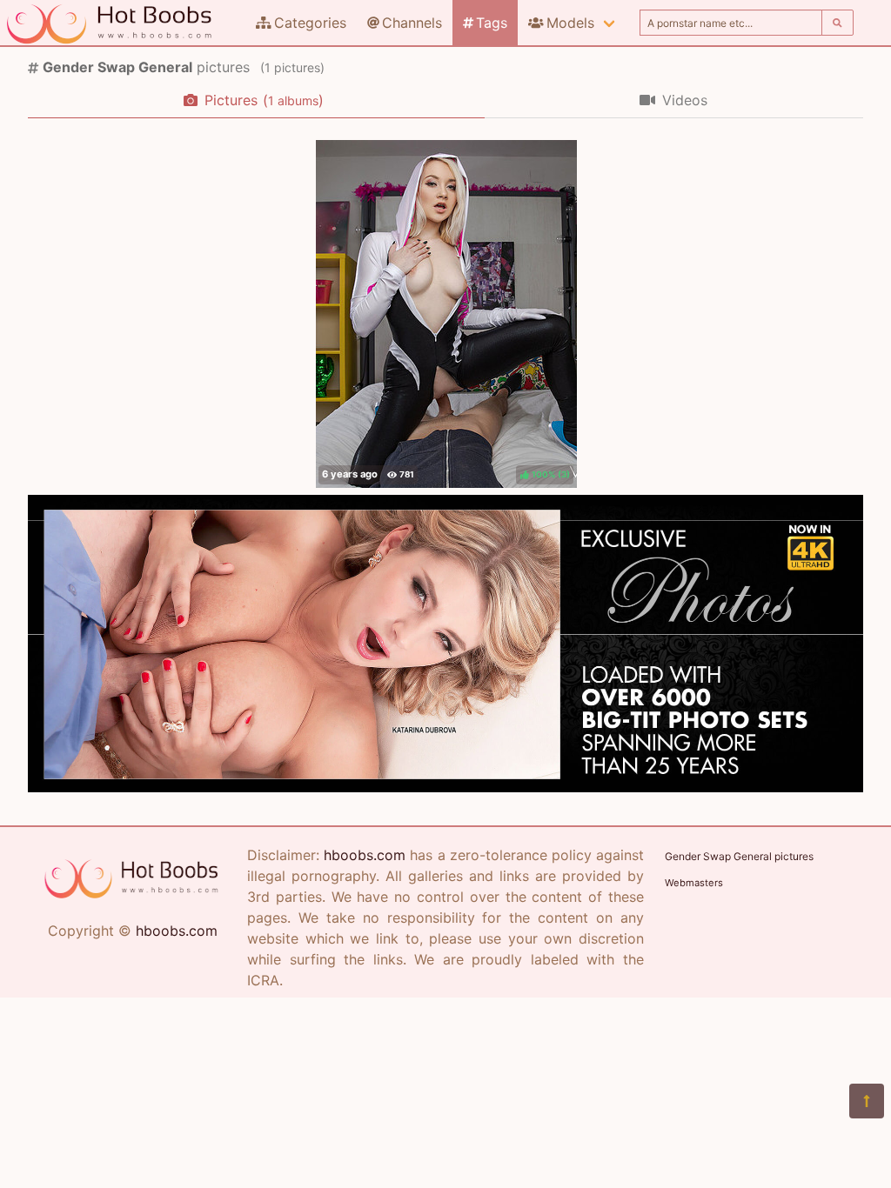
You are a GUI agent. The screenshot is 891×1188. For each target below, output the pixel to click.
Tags (491, 22)
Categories (310, 22)
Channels (412, 22)
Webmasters (694, 883)
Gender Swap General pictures (739, 856)
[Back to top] (866, 1101)
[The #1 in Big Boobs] (445, 787)
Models (570, 22)
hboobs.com (177, 930)
